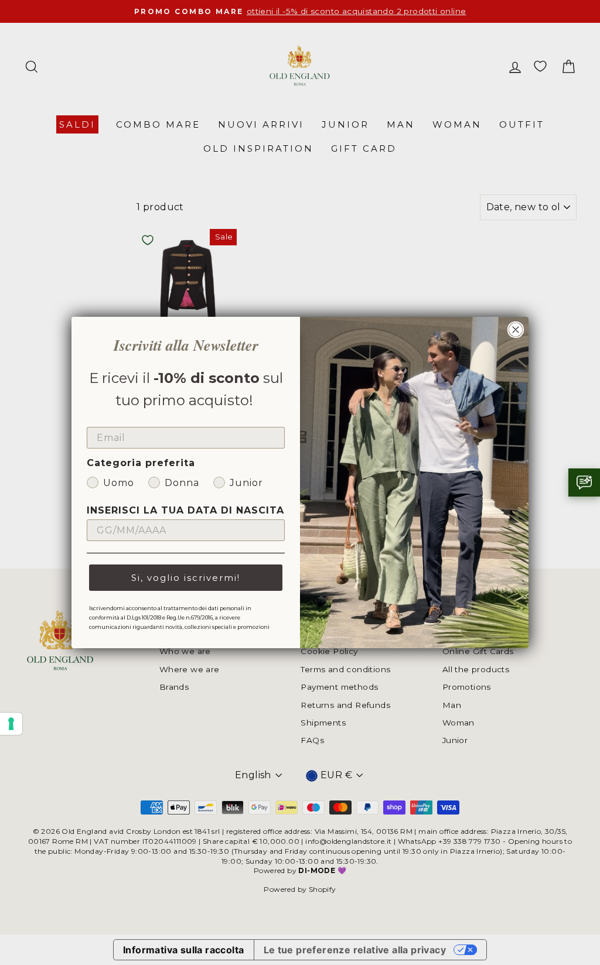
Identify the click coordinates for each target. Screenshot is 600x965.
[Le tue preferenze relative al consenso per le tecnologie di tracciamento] (11, 724)
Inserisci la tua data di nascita (185, 510)
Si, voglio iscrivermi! (185, 577)
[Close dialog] (516, 330)
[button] (584, 482)
